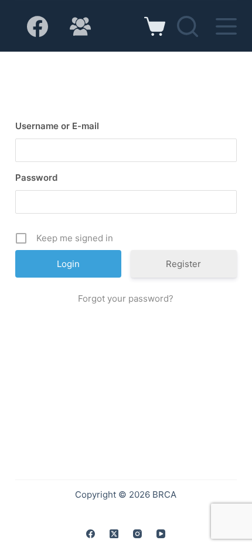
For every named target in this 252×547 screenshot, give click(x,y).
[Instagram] (137, 533)
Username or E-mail (57, 125)
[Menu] (226, 26)
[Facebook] (37, 26)
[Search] (187, 26)
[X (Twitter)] (114, 533)
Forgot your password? (125, 298)
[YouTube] (160, 533)
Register (183, 263)
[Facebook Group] (80, 26)
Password (36, 177)
